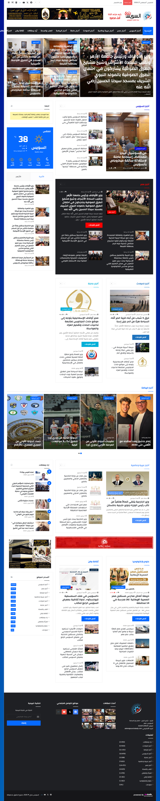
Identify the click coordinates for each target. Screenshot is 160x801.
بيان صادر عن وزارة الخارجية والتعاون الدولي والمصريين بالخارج (75, 478)
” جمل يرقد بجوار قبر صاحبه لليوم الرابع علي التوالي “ (24, 513)
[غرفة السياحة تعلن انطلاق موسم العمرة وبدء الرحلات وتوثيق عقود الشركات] (91, 371)
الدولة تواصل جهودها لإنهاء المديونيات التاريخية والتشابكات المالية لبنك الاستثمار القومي (73, 258)
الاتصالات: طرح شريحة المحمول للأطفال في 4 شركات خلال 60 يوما (123, 663)
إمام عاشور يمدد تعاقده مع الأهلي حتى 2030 (135, 443)
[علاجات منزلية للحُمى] (42, 504)
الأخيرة (41, 176)
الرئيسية (147, 31)
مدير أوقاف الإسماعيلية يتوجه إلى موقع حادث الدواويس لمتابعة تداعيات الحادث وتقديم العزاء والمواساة (122, 367)
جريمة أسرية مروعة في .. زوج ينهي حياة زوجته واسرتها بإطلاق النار (123, 350)
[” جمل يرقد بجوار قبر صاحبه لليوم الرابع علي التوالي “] (42, 515)
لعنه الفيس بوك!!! (27, 472)
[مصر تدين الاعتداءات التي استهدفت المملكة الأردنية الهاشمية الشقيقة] (95, 505)
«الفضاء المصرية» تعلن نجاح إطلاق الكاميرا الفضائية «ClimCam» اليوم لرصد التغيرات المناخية (122, 647)
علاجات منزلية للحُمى (26, 500)
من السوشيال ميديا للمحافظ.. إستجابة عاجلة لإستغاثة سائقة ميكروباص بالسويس (25, 88)
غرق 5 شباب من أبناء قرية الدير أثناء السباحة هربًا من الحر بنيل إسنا (130, 320)
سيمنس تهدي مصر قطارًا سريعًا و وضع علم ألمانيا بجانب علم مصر (123, 631)
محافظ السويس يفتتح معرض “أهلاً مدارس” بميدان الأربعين (74, 150)
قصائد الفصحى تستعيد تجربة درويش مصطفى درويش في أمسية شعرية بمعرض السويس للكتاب (71, 653)
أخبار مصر (121, 31)
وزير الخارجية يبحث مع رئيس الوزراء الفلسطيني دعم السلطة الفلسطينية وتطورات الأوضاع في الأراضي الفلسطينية (73, 523)
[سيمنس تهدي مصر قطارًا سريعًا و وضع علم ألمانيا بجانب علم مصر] (142, 629)
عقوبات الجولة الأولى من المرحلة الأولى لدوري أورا (100, 443)
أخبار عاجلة (75, 31)
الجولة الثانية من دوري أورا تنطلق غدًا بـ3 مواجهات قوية (62, 441)
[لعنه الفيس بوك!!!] (42, 475)
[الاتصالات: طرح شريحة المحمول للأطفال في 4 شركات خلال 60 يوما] (142, 660)
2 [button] (79, 453)
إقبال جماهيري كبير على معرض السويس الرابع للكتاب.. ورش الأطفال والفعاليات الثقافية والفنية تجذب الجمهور (71, 671)
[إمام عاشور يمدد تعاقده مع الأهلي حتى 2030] (135, 421)
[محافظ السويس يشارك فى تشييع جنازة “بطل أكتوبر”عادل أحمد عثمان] (95, 134)
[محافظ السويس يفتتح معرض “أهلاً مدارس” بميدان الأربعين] (95, 148)
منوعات (45, 630)
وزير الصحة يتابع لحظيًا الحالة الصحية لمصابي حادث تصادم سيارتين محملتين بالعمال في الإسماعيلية (71, 358)
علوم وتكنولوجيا (42, 625)
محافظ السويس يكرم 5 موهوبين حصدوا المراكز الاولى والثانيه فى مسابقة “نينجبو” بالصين (74, 165)
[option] (80, 67)
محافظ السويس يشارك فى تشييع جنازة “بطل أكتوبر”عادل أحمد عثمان (74, 137)
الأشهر (18, 176)
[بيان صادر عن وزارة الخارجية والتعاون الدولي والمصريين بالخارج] (95, 476)
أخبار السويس (135, 31)
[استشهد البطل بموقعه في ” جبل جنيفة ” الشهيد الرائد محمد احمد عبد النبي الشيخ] (42, 526)
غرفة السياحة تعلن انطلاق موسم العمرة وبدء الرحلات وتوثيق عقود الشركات (71, 374)
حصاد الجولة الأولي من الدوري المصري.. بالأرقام (27, 443)
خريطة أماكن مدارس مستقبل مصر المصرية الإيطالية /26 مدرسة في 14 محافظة (130, 599)
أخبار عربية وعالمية (106, 31)
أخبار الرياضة (61, 31)
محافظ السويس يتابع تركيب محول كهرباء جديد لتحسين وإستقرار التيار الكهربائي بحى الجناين (74, 121)
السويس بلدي (92, 592)
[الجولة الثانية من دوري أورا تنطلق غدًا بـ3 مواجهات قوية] (62, 421)
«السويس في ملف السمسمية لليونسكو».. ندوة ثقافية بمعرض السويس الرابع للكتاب (80, 599)
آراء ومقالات (32, 31)
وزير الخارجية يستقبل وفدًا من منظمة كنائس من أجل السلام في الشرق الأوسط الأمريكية (25, 58)
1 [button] (81, 453)
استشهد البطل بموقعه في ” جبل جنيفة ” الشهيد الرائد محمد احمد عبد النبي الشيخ (22, 525)
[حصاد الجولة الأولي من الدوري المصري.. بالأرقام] (25, 421)
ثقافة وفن (19, 31)
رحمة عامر (93, 314)
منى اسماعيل (96, 191)
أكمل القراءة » (94, 225)
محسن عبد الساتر (139, 168)
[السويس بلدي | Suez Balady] (130, 16)
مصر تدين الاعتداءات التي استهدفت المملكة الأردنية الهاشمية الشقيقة (75, 507)
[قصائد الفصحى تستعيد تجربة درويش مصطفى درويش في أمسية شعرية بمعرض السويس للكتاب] (91, 649)
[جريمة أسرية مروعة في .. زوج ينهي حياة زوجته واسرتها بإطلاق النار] (142, 347)
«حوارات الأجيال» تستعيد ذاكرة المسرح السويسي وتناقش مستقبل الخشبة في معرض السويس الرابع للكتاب (72, 634)
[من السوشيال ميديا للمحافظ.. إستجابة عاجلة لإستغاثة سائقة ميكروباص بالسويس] (127, 141)
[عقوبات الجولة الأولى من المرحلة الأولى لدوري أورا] (98, 421)
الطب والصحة (46, 31)
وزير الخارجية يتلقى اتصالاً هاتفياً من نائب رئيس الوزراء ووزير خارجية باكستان (128, 503)
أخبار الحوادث (88, 31)
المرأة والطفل (43, 621)
